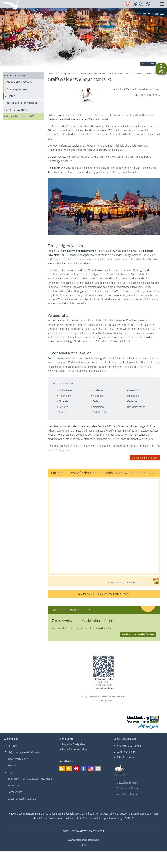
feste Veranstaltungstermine (22, 103)
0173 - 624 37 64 (126, 751)
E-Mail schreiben (126, 757)
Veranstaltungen (15, 75)
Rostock (11, 96)
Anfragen (13, 745)
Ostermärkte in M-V (16, 109)
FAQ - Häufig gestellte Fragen (24, 752)
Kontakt (12, 765)
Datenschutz (15, 792)
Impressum (14, 785)
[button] (62, 768)
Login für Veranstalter (74, 749)
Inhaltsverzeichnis (18, 759)
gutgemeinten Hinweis (133, 813)
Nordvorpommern (17, 89)
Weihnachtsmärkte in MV (20, 116)
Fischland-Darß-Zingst (19, 82)
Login (11, 772)
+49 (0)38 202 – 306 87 (130, 745)
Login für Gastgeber (73, 744)
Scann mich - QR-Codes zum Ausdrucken (30, 778)
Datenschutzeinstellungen (22, 798)
